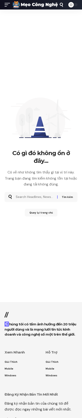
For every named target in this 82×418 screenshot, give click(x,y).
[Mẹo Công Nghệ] (35, 4)
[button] (8, 4)
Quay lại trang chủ (41, 212)
